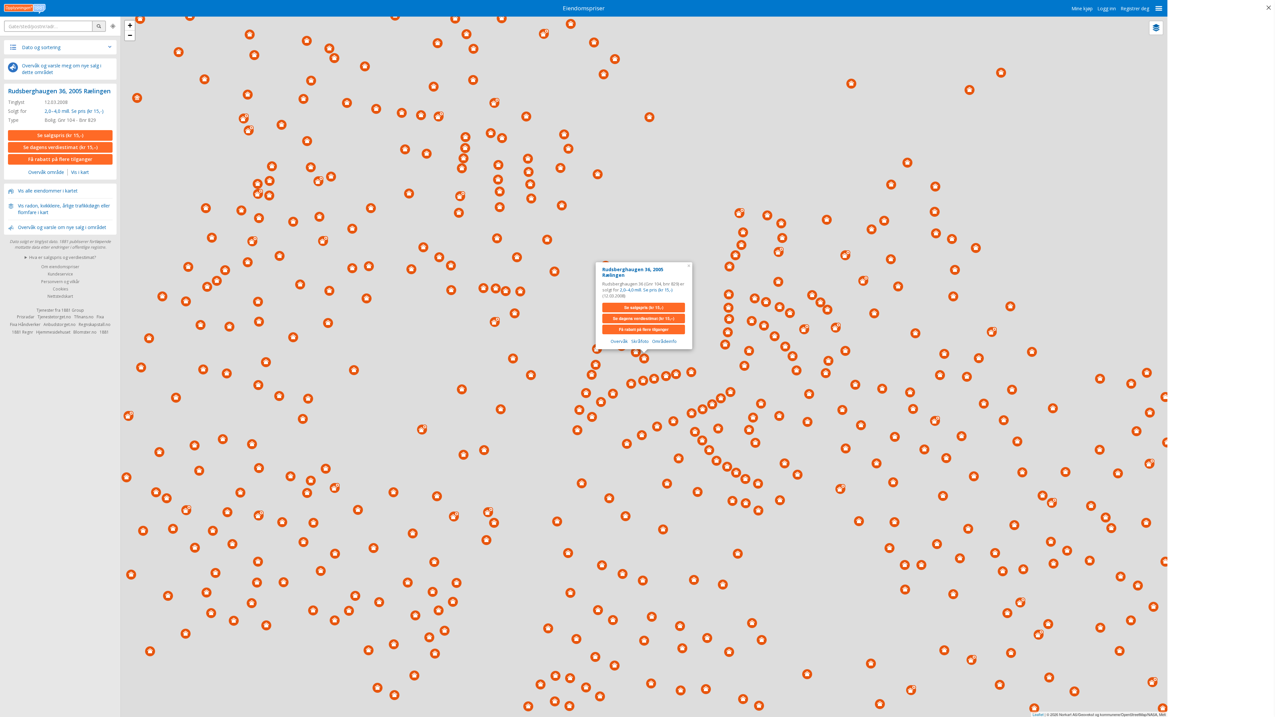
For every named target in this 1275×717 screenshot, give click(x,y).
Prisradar (26, 317)
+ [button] (130, 25)
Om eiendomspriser (60, 267)
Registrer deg (1135, 8)
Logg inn (1106, 8)
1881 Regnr (22, 332)
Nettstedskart (60, 296)
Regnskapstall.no (95, 324)
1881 (104, 332)
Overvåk (619, 341)
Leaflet (1038, 714)
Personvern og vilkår (60, 281)
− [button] (130, 35)
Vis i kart (80, 172)
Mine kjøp (1082, 8)
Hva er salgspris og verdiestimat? (62, 257)
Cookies (60, 289)
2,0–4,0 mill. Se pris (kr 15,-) (74, 111)
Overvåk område (46, 172)
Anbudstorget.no (59, 324)
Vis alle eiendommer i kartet (48, 191)
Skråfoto (640, 341)
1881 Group (72, 310)
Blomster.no (85, 332)
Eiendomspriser (584, 8)
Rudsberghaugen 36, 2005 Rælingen (59, 91)
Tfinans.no (84, 317)
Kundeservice (60, 274)
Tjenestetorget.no (54, 317)
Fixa (100, 317)
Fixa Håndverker (25, 324)
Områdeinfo (664, 341)
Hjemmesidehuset (53, 332)
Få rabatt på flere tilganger (60, 159)
